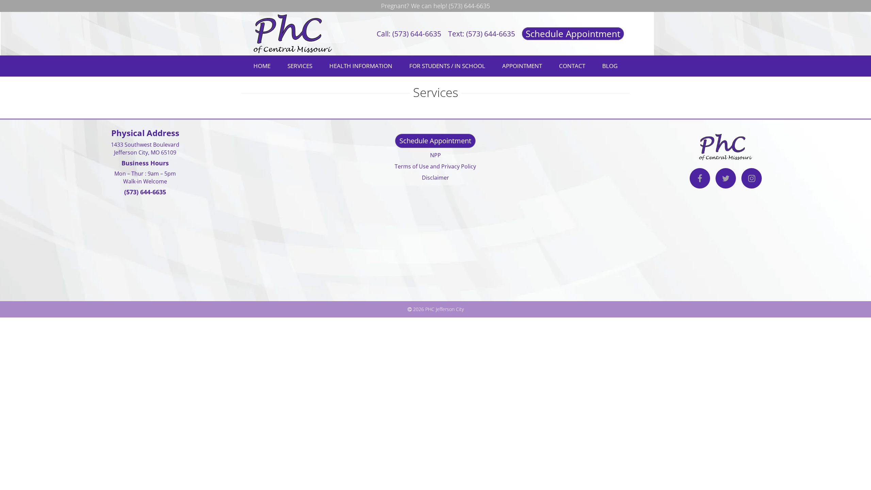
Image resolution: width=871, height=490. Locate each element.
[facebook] (700, 179)
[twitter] (725, 179)
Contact (572, 66)
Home (261, 66)
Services (299, 66)
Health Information (360, 66)
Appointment (522, 66)
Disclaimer (435, 177)
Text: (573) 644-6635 (481, 33)
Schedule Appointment (573, 34)
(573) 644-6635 (469, 6)
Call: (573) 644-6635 (409, 33)
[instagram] (751, 179)
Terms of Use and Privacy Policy (435, 166)
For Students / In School (447, 66)
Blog (610, 66)
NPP (435, 155)
